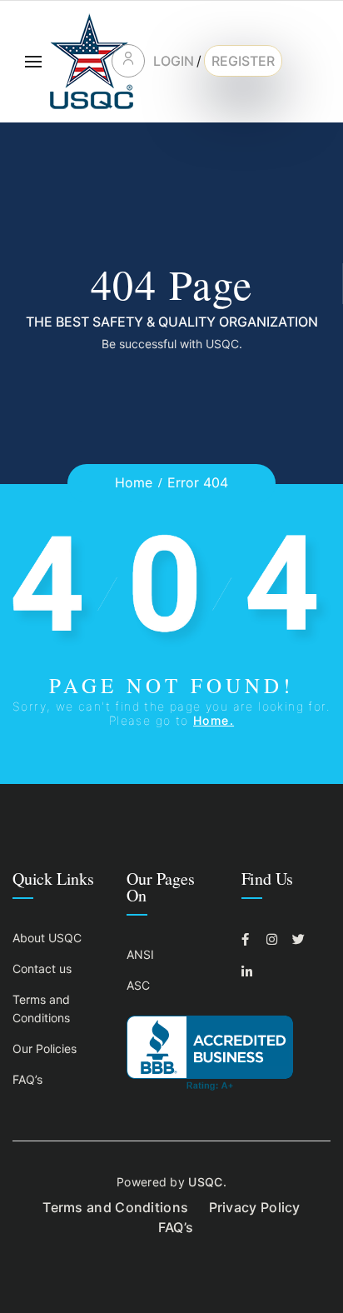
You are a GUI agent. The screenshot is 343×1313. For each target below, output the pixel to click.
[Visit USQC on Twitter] (300, 939)
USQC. (207, 1182)
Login (173, 60)
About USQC (47, 938)
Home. (213, 720)
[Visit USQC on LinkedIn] (249, 972)
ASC (138, 985)
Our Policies (44, 1048)
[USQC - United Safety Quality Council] (91, 61)
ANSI (140, 954)
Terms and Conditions (115, 1207)
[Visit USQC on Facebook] (249, 939)
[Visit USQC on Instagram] (274, 939)
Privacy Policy (255, 1207)
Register (243, 60)
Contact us (42, 968)
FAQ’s (27, 1079)
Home (133, 482)
